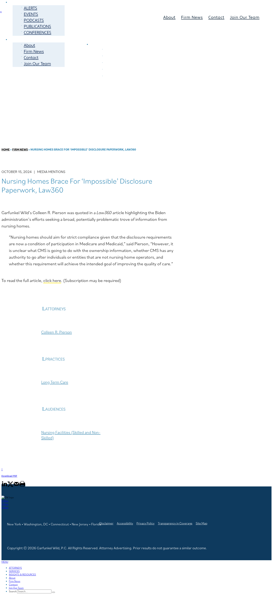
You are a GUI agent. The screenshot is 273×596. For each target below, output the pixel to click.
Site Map (201, 523)
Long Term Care (54, 382)
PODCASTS (34, 20)
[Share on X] (10, 486)
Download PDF (9, 476)
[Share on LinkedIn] (4, 486)
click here (52, 280)
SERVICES (144, 37)
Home (5, 149)
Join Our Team (37, 63)
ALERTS (30, 8)
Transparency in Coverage (175, 523)
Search (13, 591)
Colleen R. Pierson (56, 332)
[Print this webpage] (22, 486)
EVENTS (31, 14)
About (29, 45)
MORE (19, 39)
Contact (31, 57)
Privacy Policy (145, 523)
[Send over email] (16, 486)
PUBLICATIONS (37, 26)
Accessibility (125, 523)
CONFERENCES (37, 32)
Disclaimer (106, 523)
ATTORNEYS (107, 37)
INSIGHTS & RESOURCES (22, 574)
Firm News (34, 51)
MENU (4, 562)
